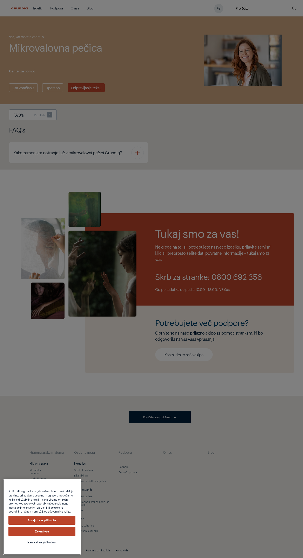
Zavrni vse (42, 531)
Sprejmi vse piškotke (42, 520)
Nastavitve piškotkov (41, 542)
